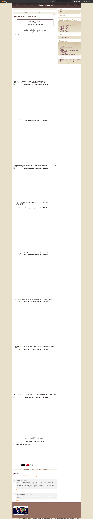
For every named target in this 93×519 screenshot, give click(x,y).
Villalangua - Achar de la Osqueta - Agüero (68, 24)
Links (61, 36)
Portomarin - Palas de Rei (65, 28)
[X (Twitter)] (50, 1)
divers (61, 46)
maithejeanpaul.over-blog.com (75, 503)
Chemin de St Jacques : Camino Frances (50, 466)
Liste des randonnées (64, 37)
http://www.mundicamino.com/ (35, 441)
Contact (40, 518)
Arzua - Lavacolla (63, 26)
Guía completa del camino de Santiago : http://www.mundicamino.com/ (68, 62)
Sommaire (22, 9)
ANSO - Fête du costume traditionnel (67, 23)
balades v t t (62, 53)
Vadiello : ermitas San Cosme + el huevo (68, 22)
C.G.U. (53, 518)
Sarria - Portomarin (63, 29)
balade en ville (63, 51)
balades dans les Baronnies (65, 47)
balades (61, 49)
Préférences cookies (75, 518)
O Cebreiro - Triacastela (64, 31)
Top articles (35, 518)
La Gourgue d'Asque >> (42, 12)
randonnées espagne (64, 44)
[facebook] (48, 1)
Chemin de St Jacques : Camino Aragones (68, 50)
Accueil (15, 9)
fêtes (61, 48)
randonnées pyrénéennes (65, 45)
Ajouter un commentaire (24, 475)
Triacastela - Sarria (63, 30)
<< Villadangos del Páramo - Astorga (30, 12)
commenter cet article (52, 467)
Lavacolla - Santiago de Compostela (67, 25)
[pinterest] (53, 1)
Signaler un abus (46, 518)
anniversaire (62, 52)
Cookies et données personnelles (62, 518)
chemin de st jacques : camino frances (67, 54)
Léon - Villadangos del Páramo (24, 16)
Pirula (21, 518)
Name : (61, 11)
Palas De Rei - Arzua (64, 27)
